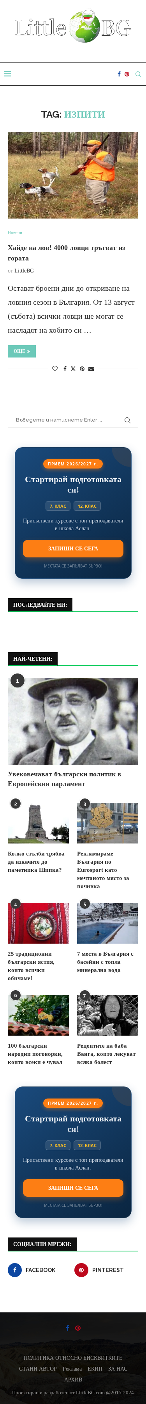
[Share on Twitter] (73, 368)
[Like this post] (55, 369)
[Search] (138, 74)
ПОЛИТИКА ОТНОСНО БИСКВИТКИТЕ (73, 1358)
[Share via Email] (91, 369)
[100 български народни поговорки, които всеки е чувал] (38, 1015)
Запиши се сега (73, 548)
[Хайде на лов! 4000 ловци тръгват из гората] (73, 175)
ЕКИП (95, 1369)
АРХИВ (73, 1380)
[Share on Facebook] (65, 369)
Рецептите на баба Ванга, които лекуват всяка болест (106, 1054)
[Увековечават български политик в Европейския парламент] (73, 721)
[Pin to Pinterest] (82, 369)
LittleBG (24, 271)
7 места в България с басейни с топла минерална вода (105, 962)
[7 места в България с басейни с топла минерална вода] (107, 923)
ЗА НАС (117, 1369)
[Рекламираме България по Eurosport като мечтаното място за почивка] (107, 823)
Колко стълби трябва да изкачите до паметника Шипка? (36, 861)
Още (19, 351)
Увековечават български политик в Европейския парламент (64, 779)
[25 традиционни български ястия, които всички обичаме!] (38, 923)
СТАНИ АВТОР (38, 1369)
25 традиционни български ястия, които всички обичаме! (31, 966)
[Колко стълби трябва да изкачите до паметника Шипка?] (38, 823)
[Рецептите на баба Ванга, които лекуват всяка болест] (107, 1015)
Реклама (72, 1369)
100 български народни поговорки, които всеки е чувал (35, 1054)
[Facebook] (119, 74)
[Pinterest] (127, 74)
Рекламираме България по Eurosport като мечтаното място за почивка (103, 869)
